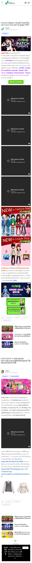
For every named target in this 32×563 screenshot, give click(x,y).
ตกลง (25, 547)
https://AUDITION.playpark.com (12, 469)
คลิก (12, 554)
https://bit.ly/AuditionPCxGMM (12, 461)
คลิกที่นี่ (21, 68)
